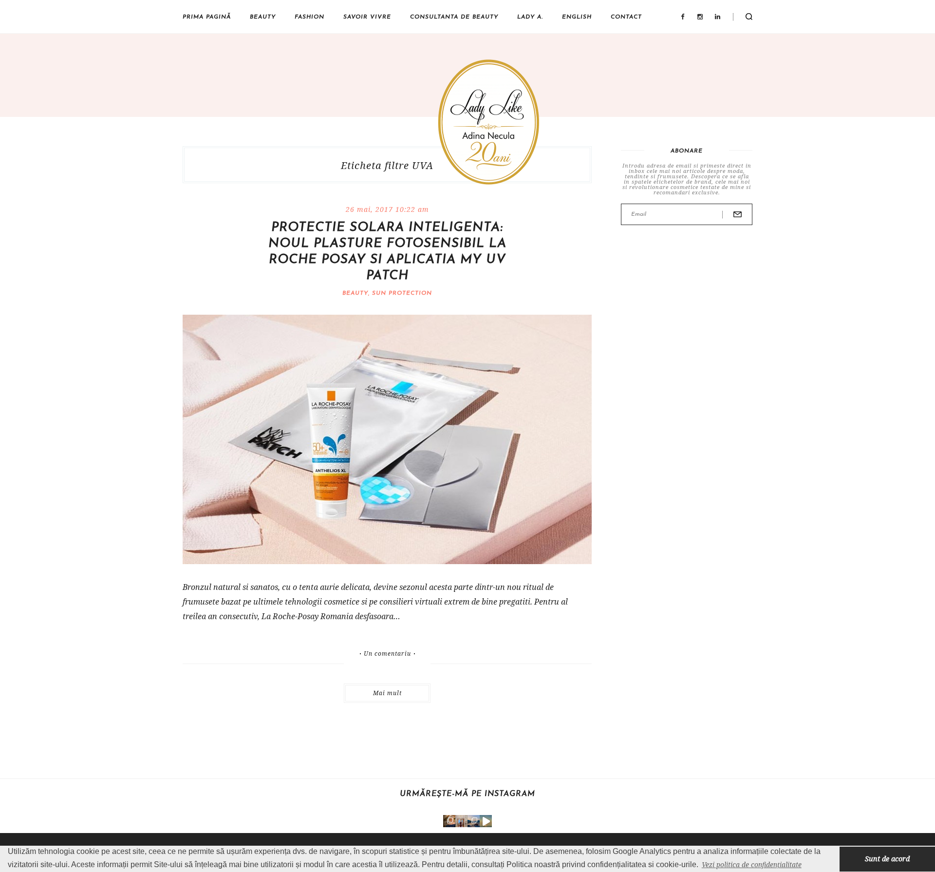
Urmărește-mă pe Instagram (467, 794)
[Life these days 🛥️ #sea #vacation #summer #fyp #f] (474, 821)
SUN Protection (402, 293)
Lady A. (530, 17)
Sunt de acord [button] (887, 858)
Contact (626, 17)
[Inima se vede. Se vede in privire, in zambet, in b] (461, 821)
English (577, 17)
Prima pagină (207, 17)
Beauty (263, 17)
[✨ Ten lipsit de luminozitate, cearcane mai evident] (449, 821)
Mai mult (387, 693)
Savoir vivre (367, 17)
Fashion (309, 17)
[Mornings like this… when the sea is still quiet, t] (486, 821)
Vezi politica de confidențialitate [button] (752, 864)
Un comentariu (387, 654)
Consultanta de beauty (454, 17)
